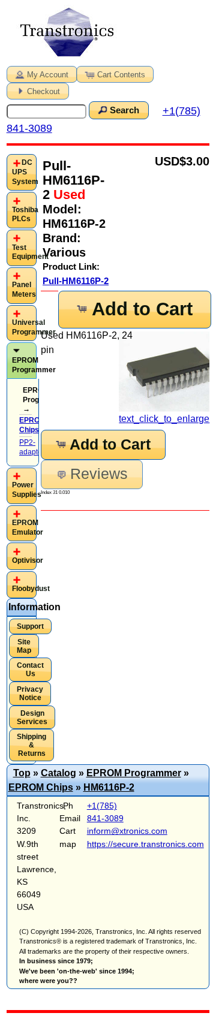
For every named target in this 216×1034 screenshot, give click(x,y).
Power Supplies (26, 490)
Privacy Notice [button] (30, 693)
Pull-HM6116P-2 (76, 281)
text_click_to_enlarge (164, 419)
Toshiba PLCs (25, 215)
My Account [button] (47, 74)
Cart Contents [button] (121, 74)
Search (124, 110)
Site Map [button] (24, 646)
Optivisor (27, 560)
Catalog (58, 773)
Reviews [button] (99, 474)
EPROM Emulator (27, 527)
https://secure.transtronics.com (145, 844)
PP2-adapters (33, 447)
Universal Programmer (34, 327)
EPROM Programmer (34, 365)
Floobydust (31, 588)
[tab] (22, 172)
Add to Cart (142, 309)
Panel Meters (24, 290)
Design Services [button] (32, 717)
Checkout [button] (43, 91)
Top (22, 773)
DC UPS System (25, 171)
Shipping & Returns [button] (31, 745)
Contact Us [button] (30, 669)
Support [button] (30, 626)
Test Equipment (30, 252)
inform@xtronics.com (127, 831)
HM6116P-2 (108, 787)
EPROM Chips (40, 787)
